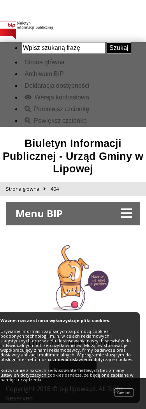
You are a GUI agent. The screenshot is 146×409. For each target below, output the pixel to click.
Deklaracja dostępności (57, 85)
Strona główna (45, 62)
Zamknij (124, 392)
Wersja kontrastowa (61, 97)
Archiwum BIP (44, 74)
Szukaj (118, 47)
